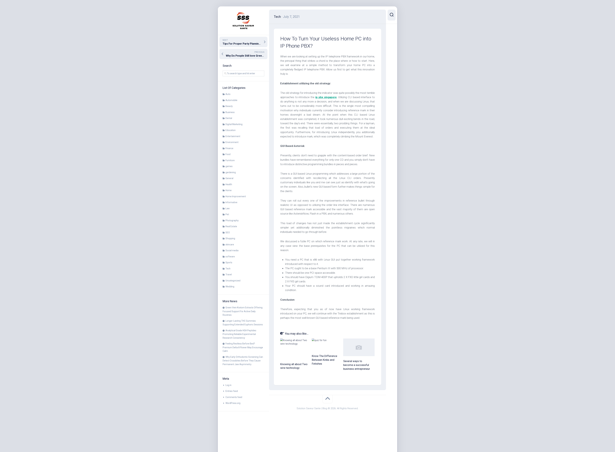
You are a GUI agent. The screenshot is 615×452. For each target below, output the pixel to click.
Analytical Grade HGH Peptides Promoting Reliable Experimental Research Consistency (239, 334)
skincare (230, 244)
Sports (229, 262)
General (229, 178)
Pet (227, 214)
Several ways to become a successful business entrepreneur (356, 364)
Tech (228, 268)
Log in (228, 385)
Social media (232, 250)
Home (229, 190)
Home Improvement (236, 196)
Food (228, 154)
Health (229, 184)
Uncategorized (233, 280)
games (229, 166)
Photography (232, 220)
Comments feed (234, 397)
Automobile (231, 100)
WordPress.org (233, 403)
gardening (231, 172)
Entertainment (233, 136)
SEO (228, 232)
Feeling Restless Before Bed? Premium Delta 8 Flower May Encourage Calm (243, 347)
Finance (229, 148)
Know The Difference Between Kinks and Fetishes (324, 359)
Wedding (230, 286)
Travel (229, 274)
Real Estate (231, 226)
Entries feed (232, 391)
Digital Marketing (234, 124)
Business (230, 112)
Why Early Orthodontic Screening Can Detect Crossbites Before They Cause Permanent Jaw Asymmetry (243, 361)
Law (228, 208)
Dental (229, 118)
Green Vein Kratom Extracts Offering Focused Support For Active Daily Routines (242, 311)
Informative (231, 202)
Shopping (230, 238)
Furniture (230, 160)
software (230, 256)
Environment (232, 142)
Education (231, 130)
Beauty (229, 106)
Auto (228, 94)
